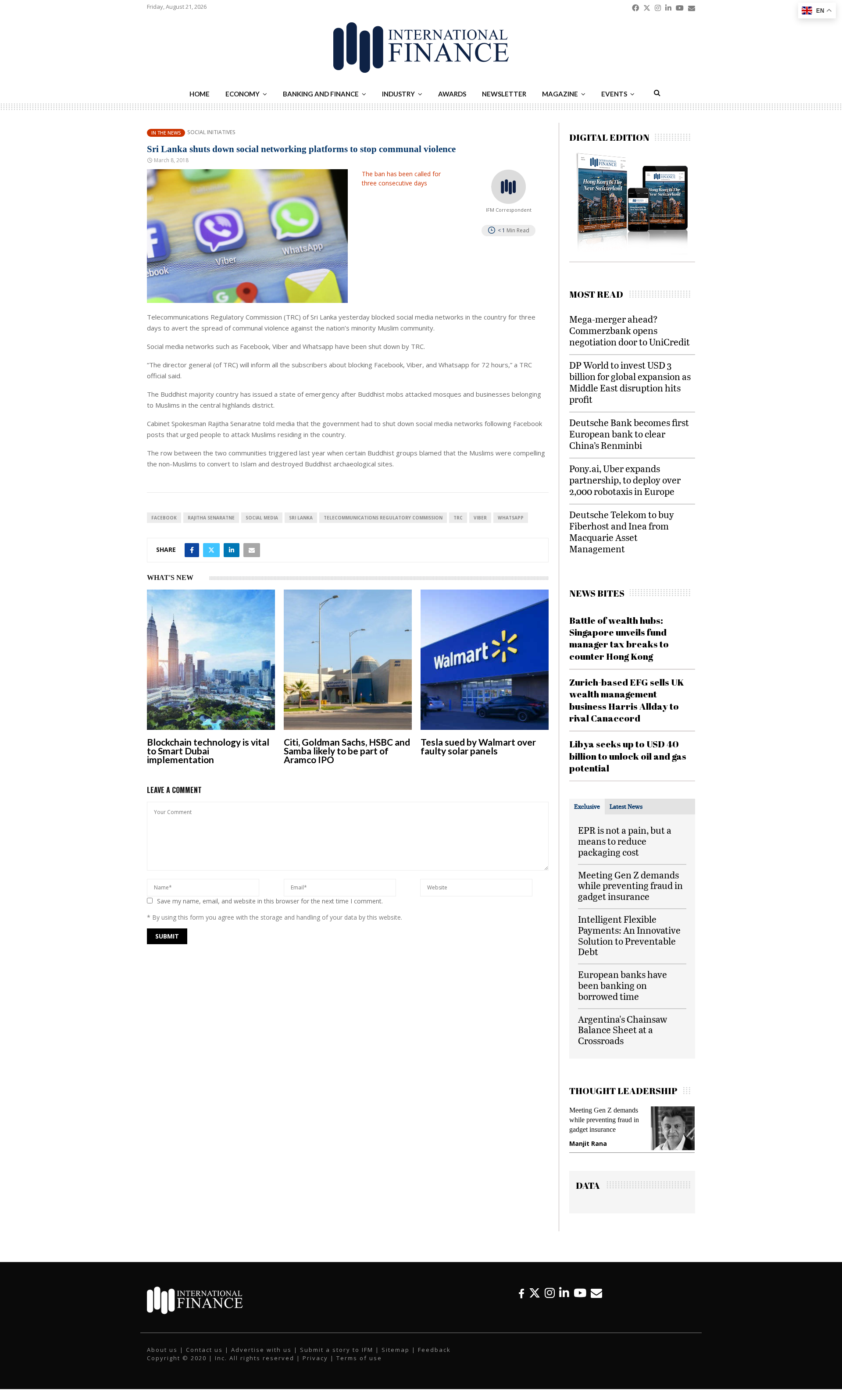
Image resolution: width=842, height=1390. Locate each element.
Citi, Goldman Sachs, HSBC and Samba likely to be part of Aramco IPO (347, 750)
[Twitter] (534, 1301)
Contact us (204, 1358)
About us (162, 1358)
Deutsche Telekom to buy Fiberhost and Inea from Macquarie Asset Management (621, 531)
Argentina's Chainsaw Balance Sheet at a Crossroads (622, 1030)
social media (262, 518)
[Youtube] (580, 1301)
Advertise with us (261, 1358)
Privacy (315, 1367)
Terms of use (359, 1367)
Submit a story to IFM (336, 1358)
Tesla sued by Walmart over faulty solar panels (478, 746)
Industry (398, 94)
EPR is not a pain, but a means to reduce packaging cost (624, 841)
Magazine (560, 94)
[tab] (587, 806)
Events (614, 94)
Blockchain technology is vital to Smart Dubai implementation (208, 750)
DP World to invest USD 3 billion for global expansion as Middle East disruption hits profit (630, 382)
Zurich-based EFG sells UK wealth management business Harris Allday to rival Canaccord (626, 700)
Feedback (434, 1358)
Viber (480, 518)
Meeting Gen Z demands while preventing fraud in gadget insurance (630, 885)
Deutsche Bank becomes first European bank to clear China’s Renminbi (629, 433)
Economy (242, 94)
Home (199, 94)
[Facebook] (521, 1301)
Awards (452, 94)
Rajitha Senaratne (211, 518)
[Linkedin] (564, 1301)
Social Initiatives (211, 132)
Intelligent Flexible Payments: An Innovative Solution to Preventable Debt (629, 935)
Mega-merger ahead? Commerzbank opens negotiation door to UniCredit (629, 330)
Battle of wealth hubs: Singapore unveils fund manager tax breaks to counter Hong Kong (619, 638)
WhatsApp (511, 518)
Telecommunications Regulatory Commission (383, 518)
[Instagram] (550, 1301)
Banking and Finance (321, 94)
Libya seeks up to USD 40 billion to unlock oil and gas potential (627, 756)
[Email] (596, 1301)
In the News (166, 132)
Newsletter (504, 94)
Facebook (164, 518)
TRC (458, 518)
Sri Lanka (301, 518)
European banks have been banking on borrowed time (622, 985)
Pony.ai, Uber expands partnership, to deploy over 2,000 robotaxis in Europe (625, 480)
